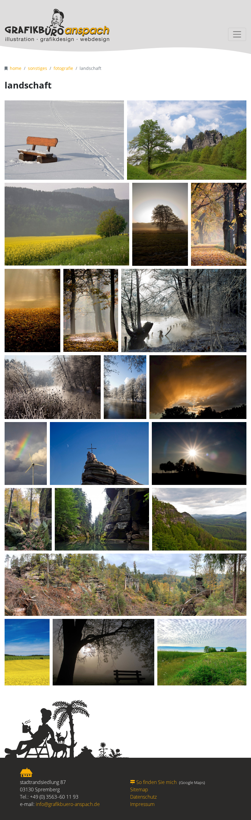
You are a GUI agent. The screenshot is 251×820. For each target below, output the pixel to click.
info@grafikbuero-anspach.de (68, 804)
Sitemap (139, 789)
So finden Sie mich (156, 782)
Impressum (142, 804)
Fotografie (63, 68)
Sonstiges (37, 68)
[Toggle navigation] (237, 34)
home (15, 68)
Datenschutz (143, 796)
